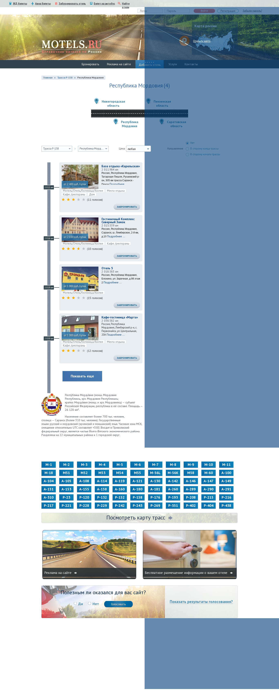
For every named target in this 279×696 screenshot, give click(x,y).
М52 (84, 472)
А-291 (226, 489)
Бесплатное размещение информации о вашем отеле (186, 572)
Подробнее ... (118, 184)
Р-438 (226, 505)
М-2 (66, 464)
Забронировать (127, 206)
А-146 (191, 481)
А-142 (173, 481)
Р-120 (84, 497)
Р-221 (66, 505)
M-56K (173, 472)
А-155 (84, 489)
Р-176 (155, 497)
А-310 (49, 497)
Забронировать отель (72, 3)
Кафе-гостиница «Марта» (120, 317)
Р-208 (191, 497)
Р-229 (102, 505)
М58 (190, 472)
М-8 (173, 464)
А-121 (137, 481)
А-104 (49, 481)
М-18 (49, 472)
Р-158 (137, 497)
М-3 (84, 464)
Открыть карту (202, 41)
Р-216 (226, 497)
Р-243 (137, 505)
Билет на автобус (104, 3)
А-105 (66, 481)
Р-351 (173, 505)
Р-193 (173, 497)
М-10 (208, 464)
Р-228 (84, 505)
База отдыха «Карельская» (121, 166)
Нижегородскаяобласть (113, 103)
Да (80, 603)
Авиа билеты (43, 3)
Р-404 (208, 505)
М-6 (137, 464)
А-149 (226, 481)
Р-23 (66, 497)
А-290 (208, 489)
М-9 (191, 464)
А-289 (191, 489)
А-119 (120, 481)
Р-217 (49, 505)
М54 (119, 472)
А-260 (173, 489)
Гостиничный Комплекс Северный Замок (118, 220)
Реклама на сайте (119, 64)
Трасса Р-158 (65, 77)
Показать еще (82, 376)
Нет (96, 603)
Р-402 (191, 505)
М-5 (120, 464)
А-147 (208, 481)
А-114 (102, 481)
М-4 (102, 464)
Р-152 (120, 497)
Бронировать (90, 64)
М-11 (226, 464)
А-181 (155, 489)
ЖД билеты (20, 3)
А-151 (49, 489)
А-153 (66, 489)
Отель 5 (107, 268)
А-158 (102, 489)
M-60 (208, 472)
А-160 (120, 489)
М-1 (49, 464)
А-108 (84, 481)
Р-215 (208, 497)
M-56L (155, 472)
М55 (137, 472)
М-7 (155, 464)
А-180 (137, 489)
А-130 (155, 481)
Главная (47, 77)
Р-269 (155, 505)
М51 (66, 472)
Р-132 (102, 497)
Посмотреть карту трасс (135, 517)
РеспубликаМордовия (129, 124)
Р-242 (120, 505)
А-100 (226, 472)
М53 (101, 472)
